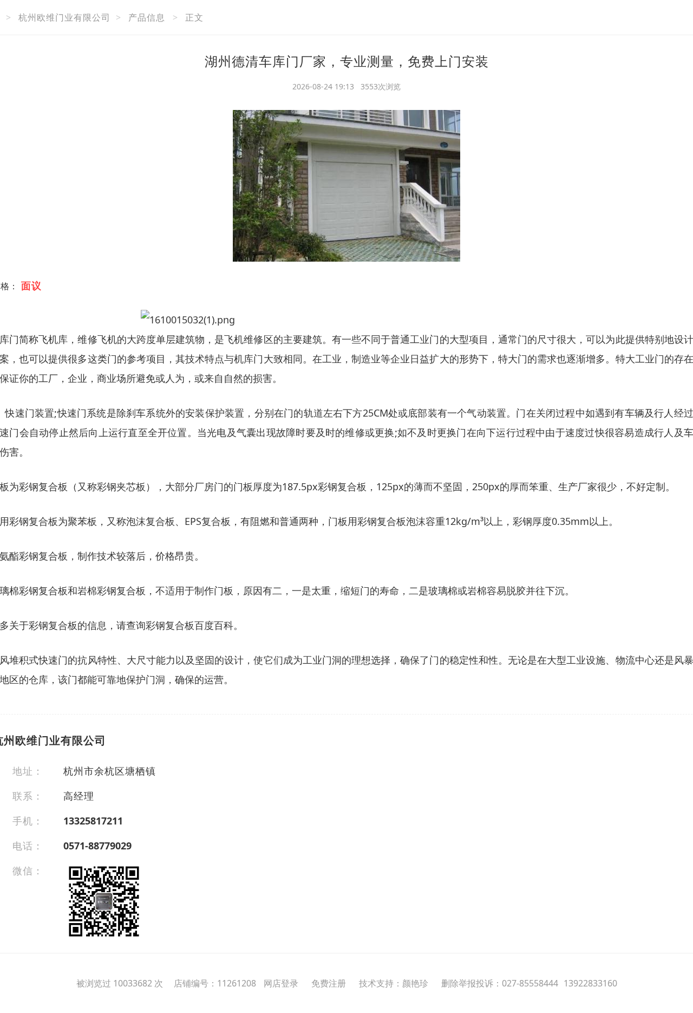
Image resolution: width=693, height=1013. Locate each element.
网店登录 (281, 983)
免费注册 (328, 983)
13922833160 (590, 983)
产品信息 (146, 17)
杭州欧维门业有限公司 (64, 17)
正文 (194, 17)
